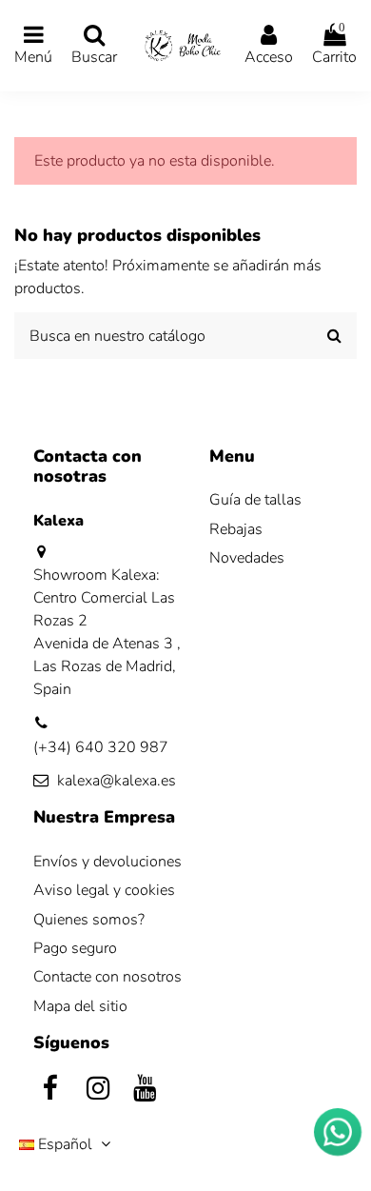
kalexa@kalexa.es (116, 780)
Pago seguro (75, 948)
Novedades (246, 557)
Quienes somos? (89, 919)
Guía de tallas (255, 499)
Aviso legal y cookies (104, 890)
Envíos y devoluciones (107, 861)
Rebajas (236, 529)
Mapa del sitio (80, 1006)
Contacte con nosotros (107, 976)
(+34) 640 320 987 (100, 747)
